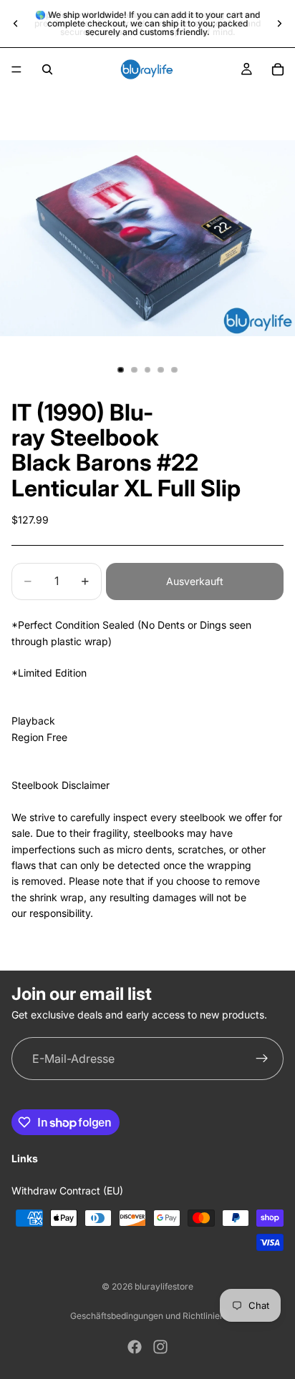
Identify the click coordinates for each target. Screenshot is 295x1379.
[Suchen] (47, 69)
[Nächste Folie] (279, 23)
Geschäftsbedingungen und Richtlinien (147, 1315)
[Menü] (16, 69)
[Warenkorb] (278, 69)
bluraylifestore (164, 1286)
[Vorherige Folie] (16, 23)
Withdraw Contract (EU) (67, 1190)
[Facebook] (134, 1346)
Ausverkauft (194, 581)
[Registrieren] (262, 1059)
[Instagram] (160, 1346)
